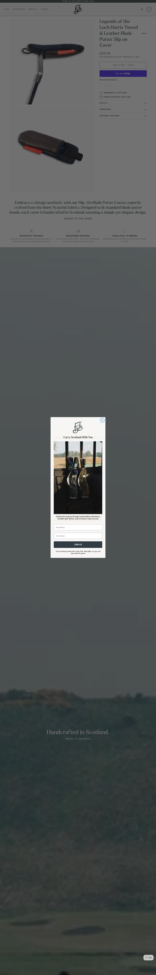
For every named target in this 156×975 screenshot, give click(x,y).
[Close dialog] (102, 420)
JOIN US (78, 545)
